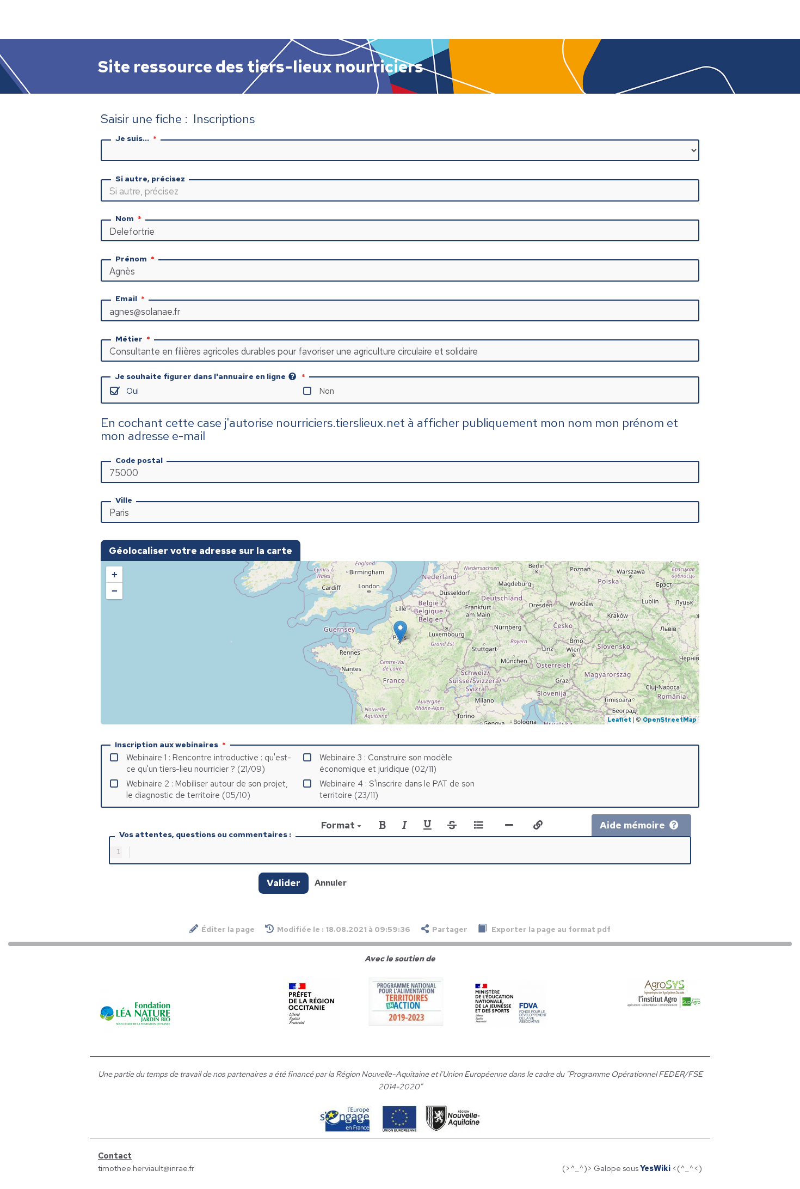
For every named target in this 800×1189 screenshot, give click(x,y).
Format (339, 825)
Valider (283, 883)
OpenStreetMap (670, 719)
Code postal (139, 460)
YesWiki (655, 1168)
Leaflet (619, 719)
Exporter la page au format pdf (550, 929)
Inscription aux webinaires (166, 744)
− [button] (115, 590)
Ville (123, 500)
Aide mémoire (632, 825)
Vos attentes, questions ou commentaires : (205, 834)
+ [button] (115, 574)
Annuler (331, 882)
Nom (124, 218)
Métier (129, 339)
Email (126, 298)
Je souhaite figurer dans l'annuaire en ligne (200, 376)
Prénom (131, 259)
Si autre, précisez (150, 179)
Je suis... (132, 138)
